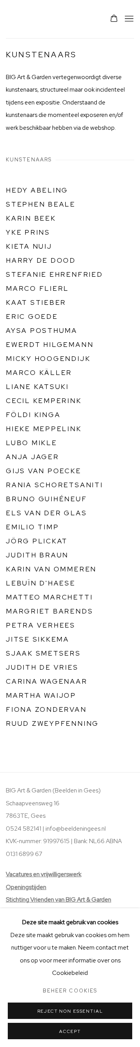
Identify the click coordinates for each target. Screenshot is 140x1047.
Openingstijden (26, 887)
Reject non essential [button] (70, 1011)
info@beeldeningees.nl (76, 829)
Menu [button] (128, 19)
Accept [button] (70, 1031)
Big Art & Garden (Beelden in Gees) (25, 19)
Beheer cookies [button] (70, 990)
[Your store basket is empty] (114, 19)
